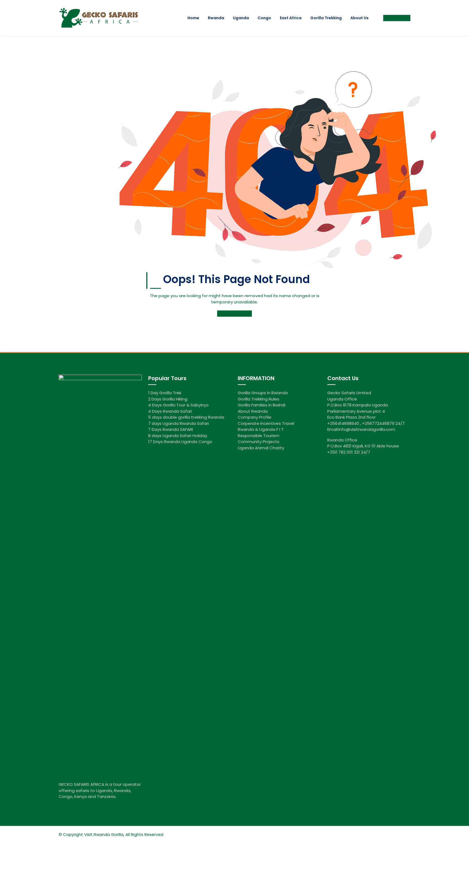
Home (193, 18)
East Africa (291, 18)
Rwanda (216, 18)
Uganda (241, 18)
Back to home (233, 313)
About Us (359, 18)
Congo (264, 18)
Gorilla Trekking (326, 18)
